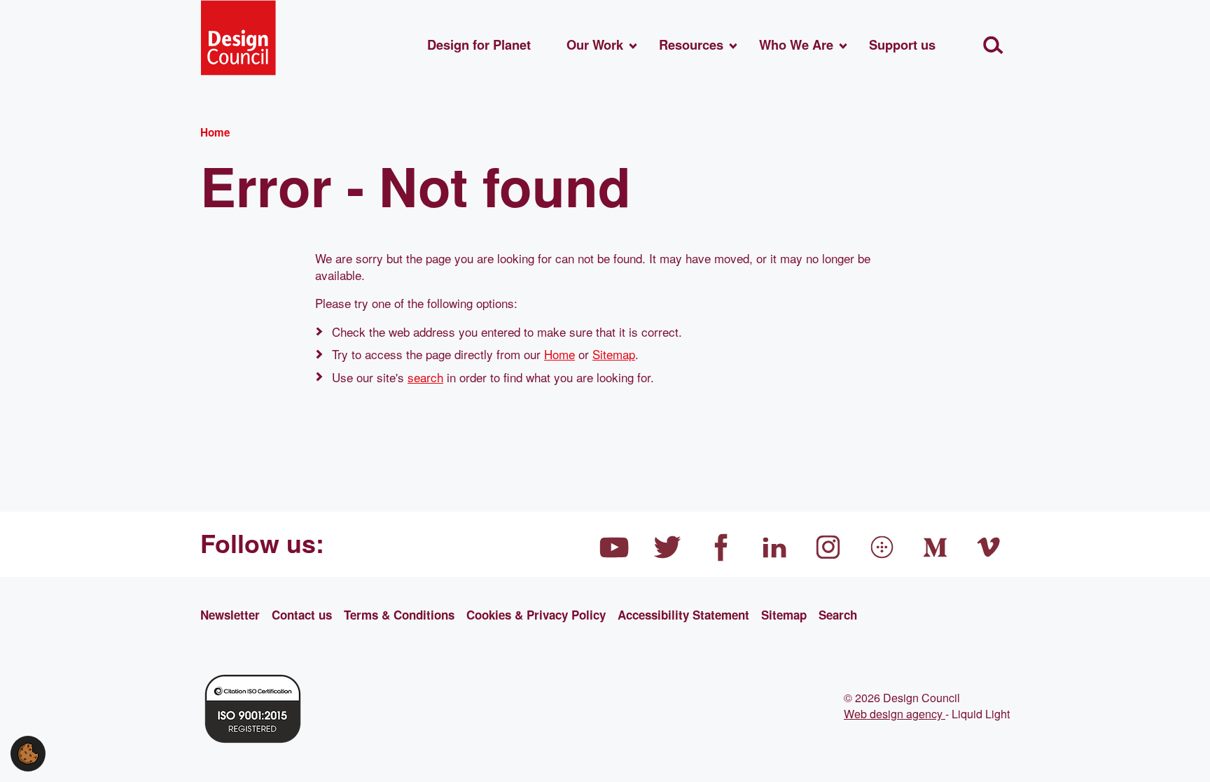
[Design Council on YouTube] (614, 547)
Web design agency (894, 713)
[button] (28, 751)
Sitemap (613, 354)
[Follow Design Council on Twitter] (668, 547)
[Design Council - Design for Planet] (238, 38)
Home (559, 354)
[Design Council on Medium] (936, 547)
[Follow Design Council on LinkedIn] (775, 547)
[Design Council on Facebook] (721, 547)
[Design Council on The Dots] (882, 547)
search (425, 377)
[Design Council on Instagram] (828, 547)
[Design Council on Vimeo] (989, 547)
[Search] (993, 45)
